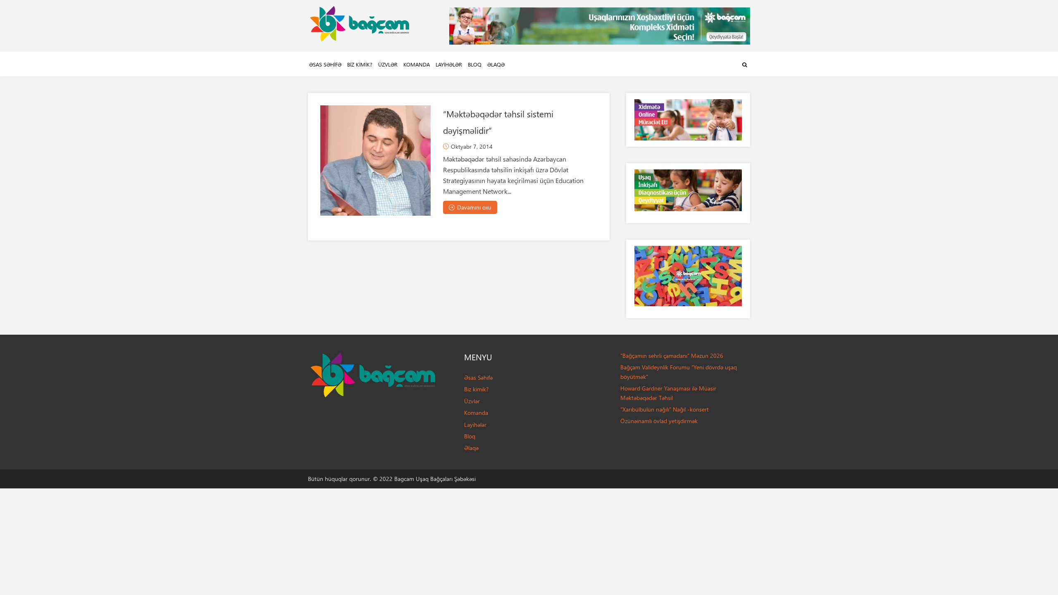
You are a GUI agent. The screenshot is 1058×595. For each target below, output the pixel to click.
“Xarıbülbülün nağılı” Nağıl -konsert (664, 409)
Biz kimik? (359, 64)
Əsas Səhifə (325, 64)
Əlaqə (496, 64)
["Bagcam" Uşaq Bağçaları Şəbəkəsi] (359, 21)
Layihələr (449, 64)
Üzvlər (388, 64)
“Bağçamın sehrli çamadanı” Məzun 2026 (671, 355)
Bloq (474, 64)
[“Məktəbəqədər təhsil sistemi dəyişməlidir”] (375, 160)
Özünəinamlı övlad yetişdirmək (659, 421)
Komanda (416, 64)
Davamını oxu (474, 207)
